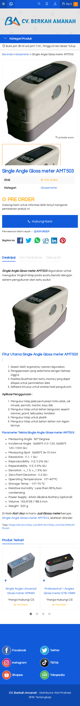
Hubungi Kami (41, 221)
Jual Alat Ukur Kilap (43, 525)
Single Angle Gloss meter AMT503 (25, 517)
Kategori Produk (20, 38)
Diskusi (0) (53, 257)
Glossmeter (49, 187)
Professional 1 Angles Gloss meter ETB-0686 (59, 591)
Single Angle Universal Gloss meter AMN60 (21, 591)
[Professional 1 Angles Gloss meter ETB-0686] (59, 565)
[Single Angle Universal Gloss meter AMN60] (20, 565)
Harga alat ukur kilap (20, 525)
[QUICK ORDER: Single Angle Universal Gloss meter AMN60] (5, 581)
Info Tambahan (30, 257)
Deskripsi (9, 257)
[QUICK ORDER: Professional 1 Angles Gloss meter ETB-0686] (44, 581)
